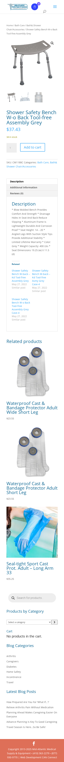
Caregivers (12, 661)
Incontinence (13, 677)
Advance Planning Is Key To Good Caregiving (31, 721)
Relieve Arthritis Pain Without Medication (30, 707)
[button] (52, 43)
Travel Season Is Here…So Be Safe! (26, 727)
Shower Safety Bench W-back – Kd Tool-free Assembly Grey (21, 275)
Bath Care (20, 25)
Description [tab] (17, 181)
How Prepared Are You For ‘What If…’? (27, 702)
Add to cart (32, 147)
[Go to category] (54, 622)
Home (9, 25)
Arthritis (11, 656)
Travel (9, 682)
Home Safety (13, 671)
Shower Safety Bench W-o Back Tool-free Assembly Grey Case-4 (21, 306)
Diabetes (11, 666)
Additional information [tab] (23, 187)
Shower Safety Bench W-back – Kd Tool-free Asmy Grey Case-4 (41, 277)
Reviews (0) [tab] (16, 193)
